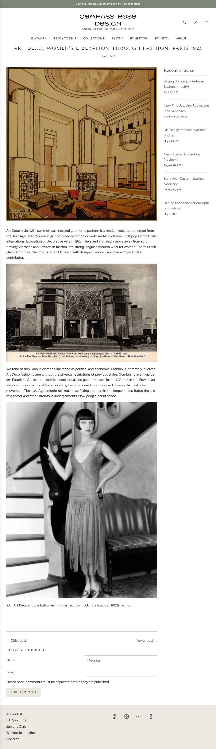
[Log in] (195, 22)
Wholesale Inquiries (20, 733)
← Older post (16, 641)
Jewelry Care (16, 727)
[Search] (185, 22)
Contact (12, 739)
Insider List (14, 714)
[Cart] (207, 22)
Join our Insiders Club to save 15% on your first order (108, 3)
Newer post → (146, 641)
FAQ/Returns (16, 720)
